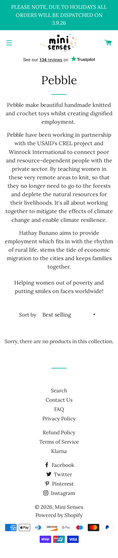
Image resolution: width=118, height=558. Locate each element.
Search (59, 390)
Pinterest (62, 483)
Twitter (62, 474)
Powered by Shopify (59, 515)
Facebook (62, 465)
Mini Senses (69, 507)
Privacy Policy (59, 418)
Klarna (59, 451)
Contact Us (59, 400)
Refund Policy (59, 432)
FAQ (59, 409)
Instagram (62, 493)
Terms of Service (59, 441)
